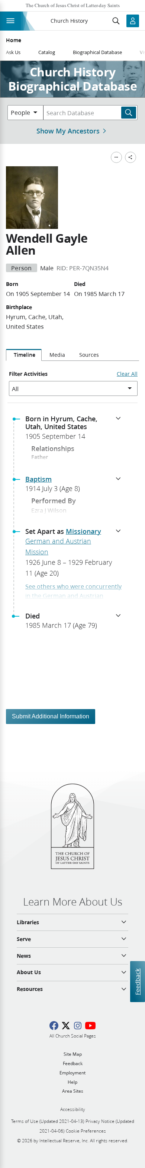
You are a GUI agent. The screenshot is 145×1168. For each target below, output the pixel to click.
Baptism (38, 479)
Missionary (83, 531)
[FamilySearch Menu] (116, 157)
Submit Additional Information (50, 716)
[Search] (128, 113)
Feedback (137, 982)
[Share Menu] (130, 157)
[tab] (24, 355)
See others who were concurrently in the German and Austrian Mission (73, 596)
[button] (75, 430)
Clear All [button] (127, 374)
